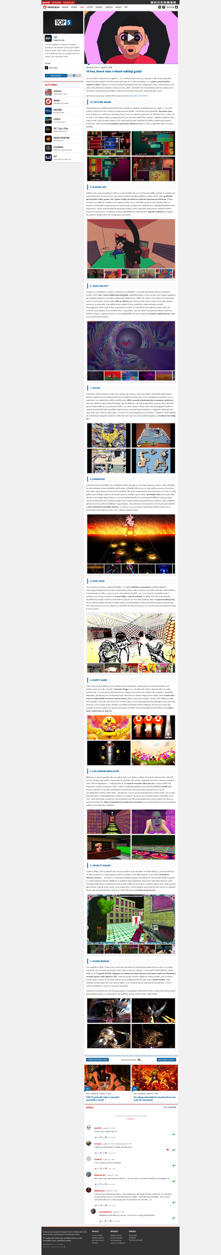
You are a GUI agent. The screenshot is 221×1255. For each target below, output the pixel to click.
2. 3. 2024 (105, 1093)
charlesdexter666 (105, 1211)
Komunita (109, 7)
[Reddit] (174, 2)
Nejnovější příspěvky (133, 1236)
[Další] (173, 273)
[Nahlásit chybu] (64, 1247)
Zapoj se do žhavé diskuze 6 (131, 1059)
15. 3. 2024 (152, 1093)
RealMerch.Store (69, 2)
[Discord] (168, 2)
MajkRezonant (99, 1190)
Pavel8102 (98, 1159)
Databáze (99, 7)
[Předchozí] (88, 273)
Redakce (118, 7)
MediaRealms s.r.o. (50, 1244)
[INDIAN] (51, 7)
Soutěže (90, 7)
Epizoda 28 (94, 1093)
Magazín (65, 7)
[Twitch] (155, 2)
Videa (82, 7)
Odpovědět (111, 1137)
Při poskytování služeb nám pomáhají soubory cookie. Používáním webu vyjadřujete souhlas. (63, 1239)
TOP (87, 1088)
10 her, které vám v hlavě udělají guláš (114, 71)
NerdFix (95, 1243)
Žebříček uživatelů (135, 1240)
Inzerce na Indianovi (117, 1243)
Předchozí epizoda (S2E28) (98, 1059)
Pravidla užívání (116, 1238)
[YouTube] (152, 2)
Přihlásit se (131, 1118)
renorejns (97, 1143)
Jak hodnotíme (115, 1240)
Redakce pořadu (98, 1238)
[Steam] (171, 2)
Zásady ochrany (116, 1235)
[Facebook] (161, 2)
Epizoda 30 (142, 1093)
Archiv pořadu (97, 1235)
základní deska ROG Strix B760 (135, 95)
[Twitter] (164, 2)
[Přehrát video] (131, 37)
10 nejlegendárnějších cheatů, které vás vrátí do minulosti (154, 1098)
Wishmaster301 (100, 1175)
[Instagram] (158, 2)
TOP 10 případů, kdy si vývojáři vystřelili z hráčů (102, 1098)
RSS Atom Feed (98, 1240)
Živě (125, 7)
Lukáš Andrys (53, 67)
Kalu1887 (97, 1128)
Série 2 (88, 1093)
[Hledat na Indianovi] (159, 7)
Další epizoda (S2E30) (166, 1059)
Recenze (74, 7)
